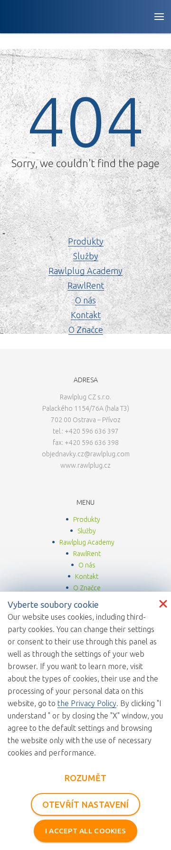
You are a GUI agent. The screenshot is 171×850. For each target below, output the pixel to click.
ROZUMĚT (86, 778)
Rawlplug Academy (85, 270)
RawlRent (85, 285)
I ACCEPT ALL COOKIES (85, 831)
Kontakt (86, 315)
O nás (85, 300)
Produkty (86, 241)
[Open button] (159, 16)
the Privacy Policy (86, 703)
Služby (85, 256)
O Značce (85, 329)
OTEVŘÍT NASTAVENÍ (85, 804)
